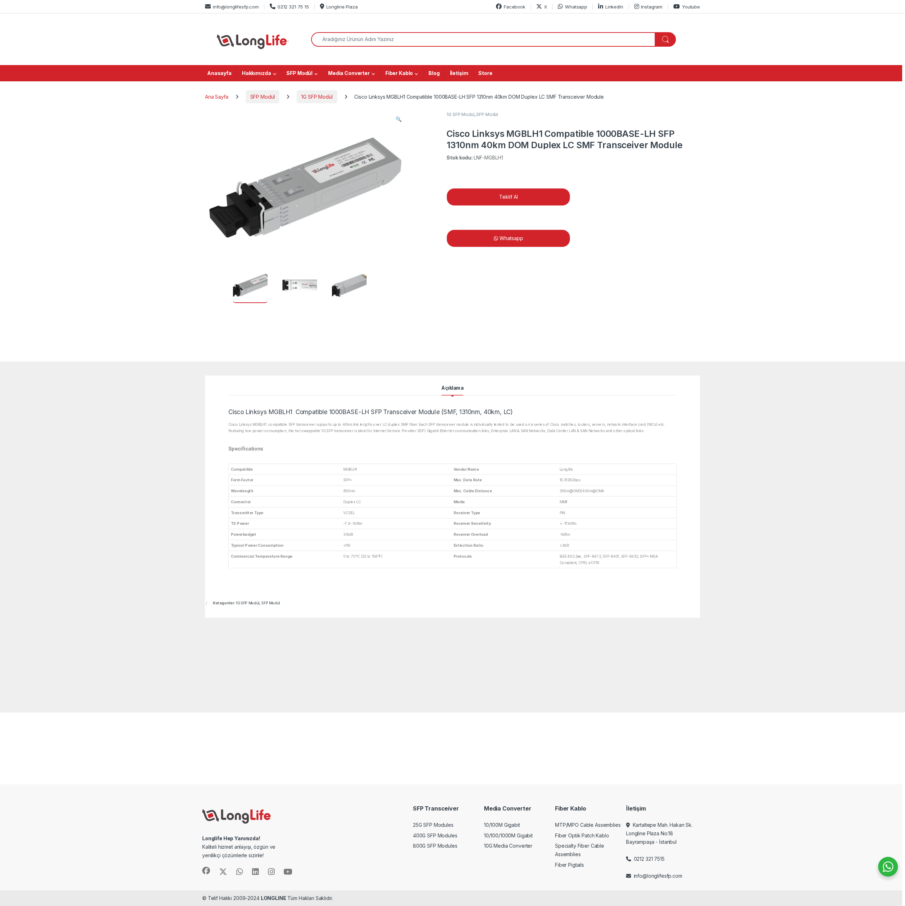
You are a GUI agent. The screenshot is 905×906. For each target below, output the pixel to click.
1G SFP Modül (316, 97)
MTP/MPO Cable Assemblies (588, 825)
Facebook (514, 7)
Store (485, 73)
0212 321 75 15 (293, 7)
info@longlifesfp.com (236, 7)
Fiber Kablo (399, 73)
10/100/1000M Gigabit (508, 835)
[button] (399, 119)
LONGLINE (273, 898)
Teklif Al (508, 197)
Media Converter (349, 73)
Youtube (691, 7)
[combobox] (483, 39)
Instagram (651, 7)
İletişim (459, 73)
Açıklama (452, 387)
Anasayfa (219, 73)
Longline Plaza (342, 7)
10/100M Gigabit (502, 825)
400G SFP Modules (435, 835)
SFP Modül (299, 73)
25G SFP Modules (433, 825)
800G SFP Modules (435, 846)
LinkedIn (614, 7)
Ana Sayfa (216, 97)
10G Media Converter (508, 846)
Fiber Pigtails (569, 865)
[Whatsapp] (621, 238)
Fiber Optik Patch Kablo (582, 835)
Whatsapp (576, 7)
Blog (433, 73)
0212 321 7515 (648, 859)
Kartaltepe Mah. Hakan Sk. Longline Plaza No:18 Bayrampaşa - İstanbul (659, 833)
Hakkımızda (256, 73)
